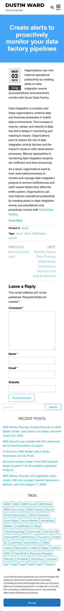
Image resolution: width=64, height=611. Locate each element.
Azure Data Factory (15, 515)
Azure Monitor (29, 520)
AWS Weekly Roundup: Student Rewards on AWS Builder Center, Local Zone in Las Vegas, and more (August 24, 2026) (32, 431)
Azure (25, 228)
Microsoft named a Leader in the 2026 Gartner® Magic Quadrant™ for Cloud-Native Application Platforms (30, 466)
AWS (16, 504)
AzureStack (48, 520)
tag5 (39, 564)
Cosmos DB (51, 531)
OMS (7, 553)
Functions (43, 537)
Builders (8, 526)
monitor (13, 238)
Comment (16, 308)
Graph (56, 537)
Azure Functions (39, 515)
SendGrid (22, 559)
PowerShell (19, 553)
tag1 (6, 564)
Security (9, 559)
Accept (32, 602)
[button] (58, 570)
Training (49, 564)
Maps (46, 542)
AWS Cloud (29, 504)
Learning (16, 542)
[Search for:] (32, 407)
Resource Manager (41, 553)
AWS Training (35, 509)
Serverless (37, 559)
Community (34, 531)
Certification (23, 526)
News (44, 548)
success (52, 559)
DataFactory (39, 233)
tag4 (30, 564)
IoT (5, 542)
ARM (7, 504)
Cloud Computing (14, 531)
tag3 (22, 564)
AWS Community (14, 509)
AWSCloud (45, 504)
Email (13, 368)
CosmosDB (11, 537)
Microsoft (20, 548)
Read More (16, 220)
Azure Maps (11, 520)
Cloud (27, 233)
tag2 (14, 564)
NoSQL (55, 548)
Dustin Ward (24, 5)
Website (14, 382)
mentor (8, 548)
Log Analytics (31, 542)
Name (13, 354)
